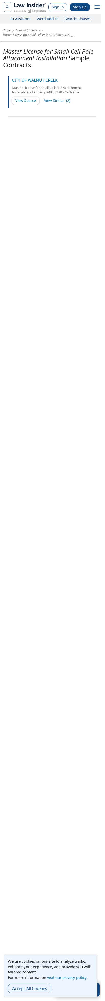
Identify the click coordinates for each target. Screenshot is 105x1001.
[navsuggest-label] (7, 7)
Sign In (58, 7)
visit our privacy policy (66, 977)
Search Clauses (78, 18)
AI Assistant (20, 18)
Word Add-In (48, 18)
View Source (25, 100)
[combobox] (7, 7)
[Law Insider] (30, 7)
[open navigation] (97, 7)
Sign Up (80, 7)
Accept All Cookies (29, 988)
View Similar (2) (57, 100)
